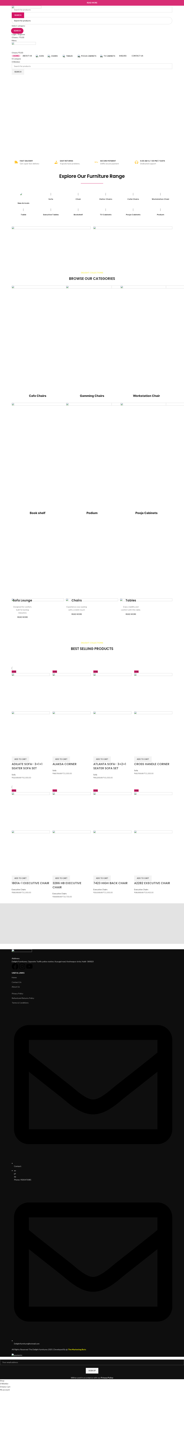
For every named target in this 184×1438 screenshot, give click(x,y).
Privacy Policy (107, 1378)
